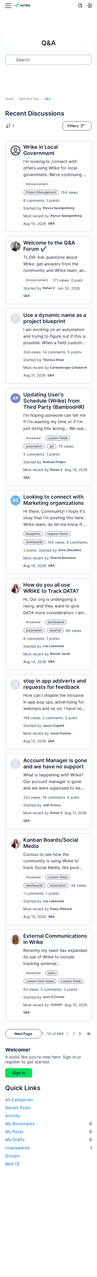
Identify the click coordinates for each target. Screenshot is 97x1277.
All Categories (19, 1099)
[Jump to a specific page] (88, 1034)
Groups (12, 1155)
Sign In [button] (18, 1072)
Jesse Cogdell (53, 725)
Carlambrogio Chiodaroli (68, 367)
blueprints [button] (33, 534)
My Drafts (48, 1139)
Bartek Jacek (60, 654)
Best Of (12, 1163)
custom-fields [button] (58, 438)
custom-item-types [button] (40, 981)
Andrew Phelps (54, 462)
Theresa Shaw (53, 360)
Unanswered (48, 1147)
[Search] (80, 5)
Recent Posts (18, 1107)
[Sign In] (89, 5)
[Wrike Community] (23, 6)
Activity (12, 1115)
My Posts (48, 1131)
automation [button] (34, 446)
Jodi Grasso (52, 805)
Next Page (23, 1033)
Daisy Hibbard (61, 909)
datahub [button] (55, 630)
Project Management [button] (41, 192)
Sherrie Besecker (63, 558)
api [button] (51, 446)
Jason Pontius (60, 733)
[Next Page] (80, 1034)
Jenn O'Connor (54, 997)
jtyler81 (56, 1004)
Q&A (51, 223)
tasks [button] (51, 973)
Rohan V (49, 288)
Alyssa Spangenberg (58, 208)
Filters (73, 126)
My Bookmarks (48, 1123)
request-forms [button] (57, 534)
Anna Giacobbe (69, 550)
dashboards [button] (34, 542)
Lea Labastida (53, 646)
